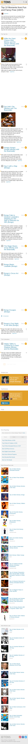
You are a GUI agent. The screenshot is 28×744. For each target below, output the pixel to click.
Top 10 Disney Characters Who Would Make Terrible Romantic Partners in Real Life (16, 574)
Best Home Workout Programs (9, 454)
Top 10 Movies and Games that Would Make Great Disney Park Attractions (17, 600)
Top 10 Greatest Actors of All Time (16, 638)
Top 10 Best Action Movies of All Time (17, 690)
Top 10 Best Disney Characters (15, 521)
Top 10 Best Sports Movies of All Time (17, 699)
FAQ (14, 740)
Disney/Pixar (13, 5)
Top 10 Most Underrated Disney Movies (16, 547)
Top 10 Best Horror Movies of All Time (17, 724)
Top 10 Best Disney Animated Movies (15, 469)
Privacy (6, 740)
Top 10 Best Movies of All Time (16, 630)
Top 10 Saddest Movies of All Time (16, 655)
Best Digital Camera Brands (8, 451)
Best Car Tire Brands (7, 460)
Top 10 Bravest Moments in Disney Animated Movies (17, 582)
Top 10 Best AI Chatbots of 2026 (9, 443)
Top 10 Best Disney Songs (17, 494)
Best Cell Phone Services (8, 448)
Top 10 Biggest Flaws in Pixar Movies (16, 590)
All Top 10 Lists (3, 5)
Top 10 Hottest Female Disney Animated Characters (15, 565)
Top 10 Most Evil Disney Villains (16, 530)
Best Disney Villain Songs (16, 555)
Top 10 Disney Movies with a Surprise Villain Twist (17, 607)
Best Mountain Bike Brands (8, 457)
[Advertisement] (14, 90)
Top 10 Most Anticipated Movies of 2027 (11, 446)
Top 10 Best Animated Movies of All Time (15, 716)
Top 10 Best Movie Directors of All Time (15, 664)
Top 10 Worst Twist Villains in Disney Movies (17, 616)
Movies (9, 5)
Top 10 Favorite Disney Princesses (16, 512)
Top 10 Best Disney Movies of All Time (17, 486)
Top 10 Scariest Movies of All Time (16, 647)
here (24, 432)
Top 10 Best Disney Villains (17, 503)
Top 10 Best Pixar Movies (16, 477)
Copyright (10, 740)
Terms (2, 740)
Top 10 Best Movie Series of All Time (16, 673)
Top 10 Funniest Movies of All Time (16, 681)
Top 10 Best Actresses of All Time (17, 707)
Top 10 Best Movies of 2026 (8, 440)
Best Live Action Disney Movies (16, 538)
